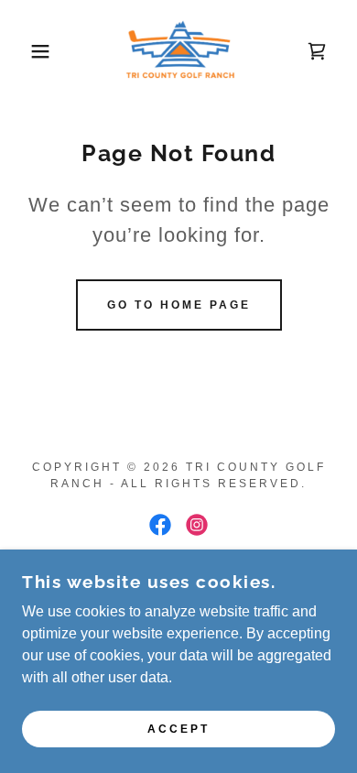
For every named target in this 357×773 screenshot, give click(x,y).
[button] (28, 51)
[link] (178, 51)
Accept (178, 729)
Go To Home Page (179, 305)
